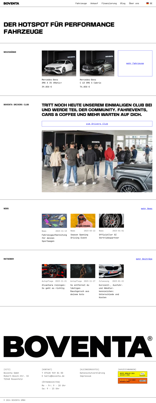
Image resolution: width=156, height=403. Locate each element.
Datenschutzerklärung (92, 373)
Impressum (85, 376)
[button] (149, 3)
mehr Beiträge (144, 259)
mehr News (146, 208)
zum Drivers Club (97, 123)
